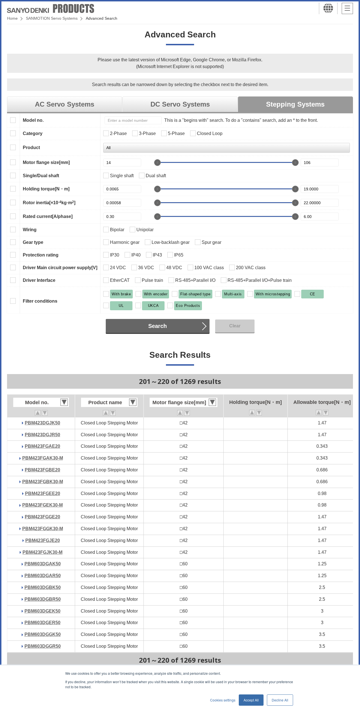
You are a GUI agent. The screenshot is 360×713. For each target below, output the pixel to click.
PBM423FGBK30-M (42, 481)
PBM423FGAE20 (42, 446)
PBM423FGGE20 (42, 516)
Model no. (33, 120)
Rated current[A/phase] (48, 216)
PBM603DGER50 (42, 622)
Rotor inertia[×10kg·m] (49, 202)
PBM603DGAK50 (42, 563)
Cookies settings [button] (222, 700)
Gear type (33, 242)
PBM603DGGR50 (42, 646)
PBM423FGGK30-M (42, 528)
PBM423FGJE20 (42, 540)
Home (12, 18)
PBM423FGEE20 (42, 493)
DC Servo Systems (180, 104)
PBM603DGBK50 (42, 587)
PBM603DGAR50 (42, 575)
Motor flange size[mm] (46, 162)
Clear (234, 325)
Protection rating (40, 255)
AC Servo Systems (64, 104)
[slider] (157, 162)
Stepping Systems (295, 104)
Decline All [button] (280, 700)
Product (31, 147)
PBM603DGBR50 (42, 599)
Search (157, 326)
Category (32, 133)
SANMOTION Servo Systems (52, 18)
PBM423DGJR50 (42, 434)
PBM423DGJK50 (42, 422)
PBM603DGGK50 (42, 634)
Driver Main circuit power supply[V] (60, 267)
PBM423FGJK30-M (42, 552)
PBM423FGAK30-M (42, 458)
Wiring (30, 229)
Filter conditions (40, 301)
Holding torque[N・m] (46, 188)
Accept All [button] (251, 700)
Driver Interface (39, 280)
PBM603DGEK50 (42, 611)
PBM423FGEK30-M (42, 505)
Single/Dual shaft (41, 175)
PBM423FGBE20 (42, 469)
